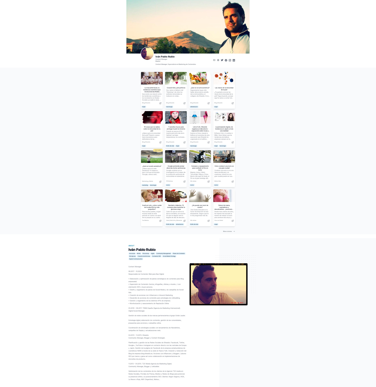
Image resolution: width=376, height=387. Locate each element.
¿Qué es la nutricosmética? (200, 88)
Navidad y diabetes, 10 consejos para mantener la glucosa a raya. (176, 207)
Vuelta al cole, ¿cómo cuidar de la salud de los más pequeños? (152, 207)
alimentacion (194, 106)
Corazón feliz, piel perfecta (176, 88)
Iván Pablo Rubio (165, 56)
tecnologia (169, 106)
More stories (227, 231)
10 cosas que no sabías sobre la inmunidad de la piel (152, 129)
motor (168, 185)
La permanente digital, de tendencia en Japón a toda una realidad (224, 129)
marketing (145, 185)
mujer (143, 106)
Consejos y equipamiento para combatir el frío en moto (200, 168)
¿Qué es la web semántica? (151, 166)
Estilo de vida (170, 146)
